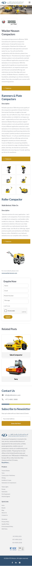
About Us (4, 512)
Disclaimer (4, 519)
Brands (3, 508)
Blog (3, 510)
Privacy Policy (5, 521)
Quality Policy (5, 524)
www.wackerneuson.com (9, 273)
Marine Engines (6, 496)
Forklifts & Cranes (6, 480)
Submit (8, 317)
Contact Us (5, 515)
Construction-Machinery (8, 475)
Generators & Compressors (9, 482)
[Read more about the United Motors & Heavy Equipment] (12, 562)
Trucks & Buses (6, 470)
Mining (3, 478)
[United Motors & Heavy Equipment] (12, 3)
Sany (16, 379)
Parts (3, 505)
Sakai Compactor (16, 355)
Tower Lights (5, 486)
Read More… (6, 462)
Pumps (3, 489)
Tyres (3, 473)
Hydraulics (4, 491)
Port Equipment (6, 494)
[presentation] (15, 311)
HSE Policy (4, 529)
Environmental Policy (7, 526)
